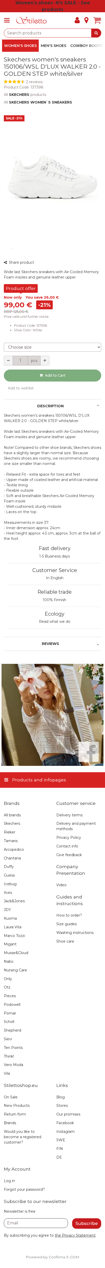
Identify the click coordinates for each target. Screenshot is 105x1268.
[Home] (31, 21)
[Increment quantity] (44, 360)
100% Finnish (54, 600)
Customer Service (54, 570)
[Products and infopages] (8, 20)
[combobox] (52, 33)
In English (54, 578)
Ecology (54, 614)
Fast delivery (55, 548)
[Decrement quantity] (8, 360)
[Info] (86, 20)
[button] (52, 82)
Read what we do (54, 621)
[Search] (96, 33)
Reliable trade (54, 592)
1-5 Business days (54, 556)
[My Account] (77, 20)
